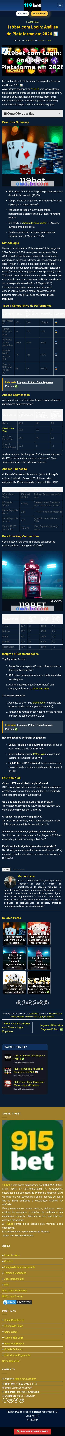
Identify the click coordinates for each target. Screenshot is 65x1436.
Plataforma (32, 22)
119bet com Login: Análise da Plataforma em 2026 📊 (28, 1070)
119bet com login (39, 688)
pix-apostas (49, 1016)
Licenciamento (12, 1255)
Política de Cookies (12, 1296)
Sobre (6, 869)
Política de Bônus (13, 1326)
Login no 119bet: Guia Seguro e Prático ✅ (29, 1057)
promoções (39, 702)
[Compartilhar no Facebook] (24, 1002)
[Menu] (60, 5)
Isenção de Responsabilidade (19, 1267)
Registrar (39, 13)
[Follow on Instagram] (10, 1400)
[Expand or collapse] (59, 113)
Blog (6, 1284)
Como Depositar (11, 1361)
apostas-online (23, 1016)
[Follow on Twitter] (15, 1400)
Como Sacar (10, 1331)
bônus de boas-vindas (34, 223)
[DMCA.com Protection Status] (17, 1302)
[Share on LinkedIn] (46, 1002)
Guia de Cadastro (13, 1349)
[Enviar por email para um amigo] (35, 1002)
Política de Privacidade (14, 1290)
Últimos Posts (19, 869)
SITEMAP (32, 1419)
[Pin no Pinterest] (40, 1002)
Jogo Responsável (14, 1278)
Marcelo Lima (44, 41)
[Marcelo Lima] (10, 881)
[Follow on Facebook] (5, 1400)
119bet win (39, 754)
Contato (8, 1261)
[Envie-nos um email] (21, 1400)
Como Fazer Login (13, 1337)
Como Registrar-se (14, 1320)
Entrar (22, 13)
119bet (35, 89)
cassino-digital (36, 1016)
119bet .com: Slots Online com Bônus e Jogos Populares (16, 1027)
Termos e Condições (15, 1273)
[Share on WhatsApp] (18, 1002)
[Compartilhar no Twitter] (29, 1002)
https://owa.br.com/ (25, 1378)
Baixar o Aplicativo (14, 1343)
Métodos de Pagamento (17, 1355)
